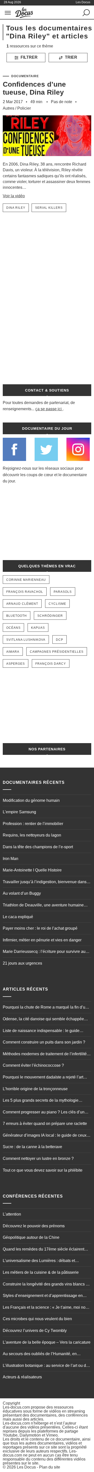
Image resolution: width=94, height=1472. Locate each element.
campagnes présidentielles (56, 651)
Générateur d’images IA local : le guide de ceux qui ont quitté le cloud (44, 1136)
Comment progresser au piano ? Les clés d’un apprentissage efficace (43, 1112)
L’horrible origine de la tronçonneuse (35, 1089)
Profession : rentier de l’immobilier (33, 824)
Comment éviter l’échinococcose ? (33, 1065)
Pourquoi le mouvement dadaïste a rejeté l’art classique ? (43, 1077)
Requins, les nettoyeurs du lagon (32, 835)
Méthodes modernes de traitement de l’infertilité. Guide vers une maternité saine (45, 1054)
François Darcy (50, 663)
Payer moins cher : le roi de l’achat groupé (40, 928)
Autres (8, 108)
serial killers (49, 208)
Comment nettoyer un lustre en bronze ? (38, 1158)
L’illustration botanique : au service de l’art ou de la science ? (45, 1366)
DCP (59, 639)
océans (13, 628)
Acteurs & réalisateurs (22, 1377)
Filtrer (29, 57)
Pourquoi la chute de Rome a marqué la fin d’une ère (46, 1008)
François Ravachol (24, 592)
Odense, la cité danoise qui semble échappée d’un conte (43, 1019)
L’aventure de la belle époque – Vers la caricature (46, 1342)
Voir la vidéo (14, 196)
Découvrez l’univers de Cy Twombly (35, 1330)
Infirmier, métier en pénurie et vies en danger (42, 940)
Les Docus (26, 1467)
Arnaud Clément (22, 604)
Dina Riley (15, 208)
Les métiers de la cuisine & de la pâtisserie (41, 1272)
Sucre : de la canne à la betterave (32, 1147)
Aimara (12, 651)
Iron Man (10, 858)
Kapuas (38, 628)
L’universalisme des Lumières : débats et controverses (39, 1261)
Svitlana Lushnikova (25, 639)
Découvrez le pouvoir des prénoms (34, 1226)
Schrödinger (50, 616)
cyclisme (57, 604)
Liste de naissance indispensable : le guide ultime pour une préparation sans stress (41, 1031)
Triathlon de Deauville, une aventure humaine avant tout (43, 905)
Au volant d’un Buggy (22, 893)
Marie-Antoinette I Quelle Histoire (32, 870)
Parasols (63, 592)
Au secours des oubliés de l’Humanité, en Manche (40, 1354)
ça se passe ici (48, 409)
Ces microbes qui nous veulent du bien (37, 1319)
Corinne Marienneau (26, 580)
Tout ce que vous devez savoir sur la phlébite (42, 1170)
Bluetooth (16, 616)
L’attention (12, 1214)
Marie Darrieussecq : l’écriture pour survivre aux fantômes (45, 952)
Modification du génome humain (31, 800)
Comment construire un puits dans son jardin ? (44, 1042)
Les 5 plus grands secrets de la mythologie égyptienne (40, 1101)
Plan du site (49, 1467)
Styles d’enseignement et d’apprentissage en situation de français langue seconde (43, 1296)
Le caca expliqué (18, 917)
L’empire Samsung (19, 812)
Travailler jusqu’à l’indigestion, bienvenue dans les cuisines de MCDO (44, 882)
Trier (70, 57)
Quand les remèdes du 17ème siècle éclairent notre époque (43, 1250)
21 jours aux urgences (22, 963)
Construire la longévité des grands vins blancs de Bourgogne (46, 1284)
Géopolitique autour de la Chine (31, 1237)
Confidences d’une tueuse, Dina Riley (34, 88)
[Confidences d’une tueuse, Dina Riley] (47, 159)
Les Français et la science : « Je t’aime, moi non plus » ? (45, 1308)
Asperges (15, 663)
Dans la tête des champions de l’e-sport (38, 847)
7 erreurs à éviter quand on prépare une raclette (45, 1123)
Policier (24, 108)
